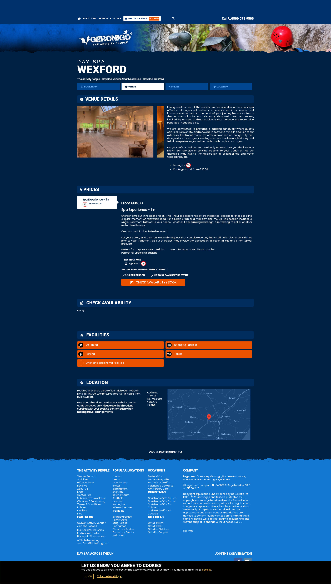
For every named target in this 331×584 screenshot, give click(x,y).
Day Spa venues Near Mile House (121, 79)
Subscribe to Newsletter (91, 498)
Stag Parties (120, 523)
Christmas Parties (123, 529)
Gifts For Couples (158, 532)
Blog (79, 513)
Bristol (116, 485)
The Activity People (88, 79)
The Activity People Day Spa (134, 39)
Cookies (82, 510)
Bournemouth (121, 495)
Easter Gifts (155, 476)
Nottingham (120, 504)
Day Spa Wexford (153, 79)
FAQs (80, 492)
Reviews (82, 485)
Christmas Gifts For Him (162, 498)
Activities (82, 479)
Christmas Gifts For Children (159, 506)
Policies (81, 507)
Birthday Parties (122, 516)
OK (88, 576)
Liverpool (118, 501)
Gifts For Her (155, 526)
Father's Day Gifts (158, 479)
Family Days (120, 520)
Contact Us (84, 495)
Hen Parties (119, 526)
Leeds (116, 479)
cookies (206, 569)
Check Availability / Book (153, 282)
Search (103, 18)
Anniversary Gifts (158, 488)
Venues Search (86, 476)
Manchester (120, 482)
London (117, 476)
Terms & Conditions (89, 504)
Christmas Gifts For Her (162, 501)
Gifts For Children (158, 529)
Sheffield (118, 498)
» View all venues (123, 507)
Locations (90, 18)
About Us (82, 488)
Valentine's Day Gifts (160, 485)
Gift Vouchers (142, 18)
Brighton (118, 492)
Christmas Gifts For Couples (159, 512)
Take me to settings (109, 576)
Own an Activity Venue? (91, 524)
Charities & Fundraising (91, 501)
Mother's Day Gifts (159, 482)
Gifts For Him (155, 523)
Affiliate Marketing (92, 541)
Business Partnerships (91, 533)
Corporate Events (123, 532)
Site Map (188, 530)
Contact (115, 18)
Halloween (119, 535)
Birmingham (120, 488)
